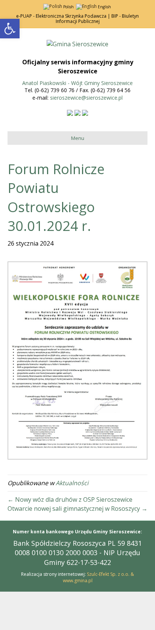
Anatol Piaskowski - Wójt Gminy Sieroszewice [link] (77, 83)
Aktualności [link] (72, 483)
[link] (10, 28)
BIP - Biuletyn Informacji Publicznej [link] (97, 18)
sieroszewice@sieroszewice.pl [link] (86, 97)
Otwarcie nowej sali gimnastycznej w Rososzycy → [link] (77, 508)
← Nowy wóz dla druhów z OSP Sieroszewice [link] (70, 499)
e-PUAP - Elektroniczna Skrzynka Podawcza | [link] (63, 16)
